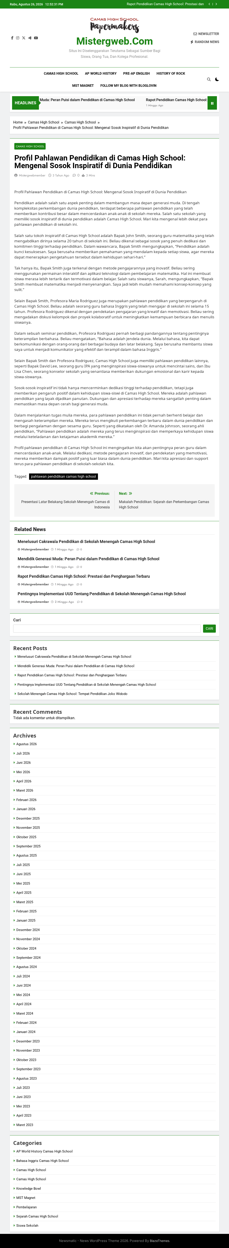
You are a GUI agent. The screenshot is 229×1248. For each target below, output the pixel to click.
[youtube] (36, 38)
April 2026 (23, 781)
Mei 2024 (23, 995)
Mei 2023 (23, 1106)
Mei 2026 (23, 772)
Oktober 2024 (26, 948)
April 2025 (23, 893)
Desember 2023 (28, 1041)
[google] (30, 38)
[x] (24, 38)
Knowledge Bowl (28, 1189)
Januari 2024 (25, 1032)
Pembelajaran (26, 1207)
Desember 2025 (28, 818)
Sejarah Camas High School (37, 1216)
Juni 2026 (23, 763)
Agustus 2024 (26, 967)
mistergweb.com (114, 41)
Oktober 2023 (26, 1060)
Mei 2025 (23, 883)
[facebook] (12, 38)
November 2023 (28, 1050)
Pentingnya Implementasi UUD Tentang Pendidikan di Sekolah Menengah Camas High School (102, 594)
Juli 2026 (23, 753)
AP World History (101, 74)
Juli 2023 (23, 1088)
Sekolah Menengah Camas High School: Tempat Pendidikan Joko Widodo (72, 694)
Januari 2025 (25, 920)
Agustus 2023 (26, 1079)
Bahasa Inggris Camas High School (42, 1161)
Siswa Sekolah (27, 1226)
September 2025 (28, 846)
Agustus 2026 (26, 744)
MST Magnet (83, 86)
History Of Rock (171, 74)
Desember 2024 (28, 930)
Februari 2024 (26, 1023)
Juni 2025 (23, 874)
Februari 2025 (26, 911)
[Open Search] (209, 79)
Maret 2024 (24, 1013)
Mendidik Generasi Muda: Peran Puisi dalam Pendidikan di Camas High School (88, 559)
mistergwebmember (32, 175)
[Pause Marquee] (212, 103)
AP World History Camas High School (44, 1151)
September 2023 (28, 1069)
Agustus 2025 (26, 855)
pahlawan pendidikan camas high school (63, 476)
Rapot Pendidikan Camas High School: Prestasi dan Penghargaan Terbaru (165, 4)
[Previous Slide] (209, 4)
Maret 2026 (24, 790)
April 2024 (23, 1004)
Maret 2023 (24, 1125)
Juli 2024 (23, 976)
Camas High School (61, 74)
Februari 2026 (26, 800)
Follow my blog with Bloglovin (128, 86)
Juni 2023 (23, 1097)
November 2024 (28, 939)
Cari (17, 620)
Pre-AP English (136, 74)
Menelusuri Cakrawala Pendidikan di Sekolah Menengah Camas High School (86, 541)
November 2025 (28, 828)
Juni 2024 (23, 985)
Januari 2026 (25, 809)
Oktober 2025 (26, 837)
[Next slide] (216, 4)
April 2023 (23, 1115)
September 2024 (28, 958)
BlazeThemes (159, 1241)
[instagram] (18, 38)
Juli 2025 (23, 865)
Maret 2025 (24, 902)
